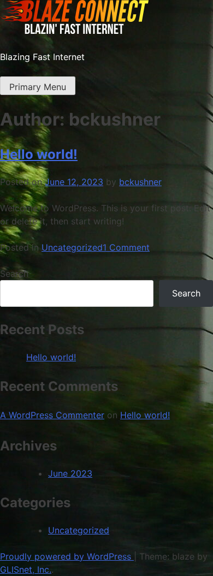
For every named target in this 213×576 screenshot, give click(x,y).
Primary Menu (37, 86)
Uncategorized (72, 247)
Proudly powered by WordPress (67, 556)
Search (14, 273)
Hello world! (39, 154)
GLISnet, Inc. (25, 569)
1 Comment (126, 247)
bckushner (140, 181)
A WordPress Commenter (52, 414)
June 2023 (70, 473)
